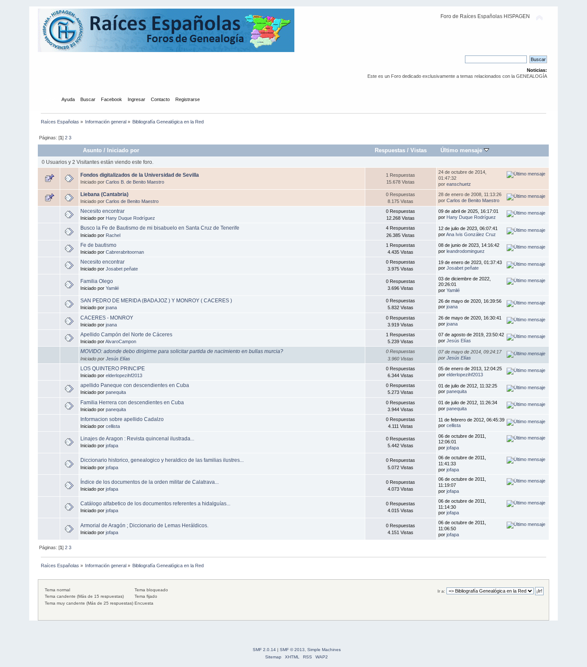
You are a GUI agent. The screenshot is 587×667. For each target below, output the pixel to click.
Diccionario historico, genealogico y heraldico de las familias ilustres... (162, 460)
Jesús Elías (458, 340)
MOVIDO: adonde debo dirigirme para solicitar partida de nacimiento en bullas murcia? (181, 351)
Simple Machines (324, 649)
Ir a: (441, 591)
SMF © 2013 (292, 649)
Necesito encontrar (102, 211)
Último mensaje (462, 150)
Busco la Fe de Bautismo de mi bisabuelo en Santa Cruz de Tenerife (159, 228)
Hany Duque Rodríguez (130, 218)
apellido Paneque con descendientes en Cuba (134, 385)
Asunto (92, 150)
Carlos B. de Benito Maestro (135, 181)
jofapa (112, 445)
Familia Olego (96, 281)
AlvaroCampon (120, 341)
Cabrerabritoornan (125, 252)
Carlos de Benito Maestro (132, 201)
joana (111, 307)
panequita (116, 392)
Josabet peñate (122, 268)
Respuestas (390, 150)
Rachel (113, 235)
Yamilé (112, 288)
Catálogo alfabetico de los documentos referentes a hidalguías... (155, 504)
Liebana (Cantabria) (104, 194)
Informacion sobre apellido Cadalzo (122, 419)
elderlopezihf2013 (124, 375)
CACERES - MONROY (106, 318)
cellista (113, 426)
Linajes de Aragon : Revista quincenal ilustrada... (137, 439)
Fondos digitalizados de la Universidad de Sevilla (139, 175)
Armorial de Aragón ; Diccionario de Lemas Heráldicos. (144, 526)
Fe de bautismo (98, 245)
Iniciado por (123, 150)
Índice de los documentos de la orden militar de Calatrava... (149, 482)
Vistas (418, 150)
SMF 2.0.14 (264, 649)
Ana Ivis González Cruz (471, 234)
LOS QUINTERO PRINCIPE (112, 369)
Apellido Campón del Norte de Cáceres (126, 335)
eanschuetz (458, 184)
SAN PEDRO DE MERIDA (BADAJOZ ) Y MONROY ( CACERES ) (156, 301)
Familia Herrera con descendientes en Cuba (132, 403)
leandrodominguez (465, 251)
